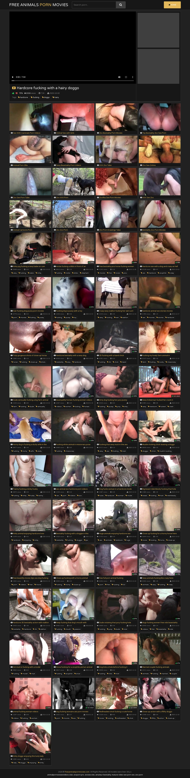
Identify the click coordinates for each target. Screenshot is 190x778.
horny (24, 451)
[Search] (120, 5)
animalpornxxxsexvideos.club (60, 775)
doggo (47, 97)
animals (108, 540)
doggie (79, 540)
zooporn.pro (79, 775)
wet (117, 317)
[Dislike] (17, 93)
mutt (124, 451)
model (25, 674)
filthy (153, 718)
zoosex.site (90, 775)
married (164, 674)
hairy (56, 97)
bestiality (59, 362)
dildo (75, 273)
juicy (118, 407)
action (161, 718)
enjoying (27, 540)
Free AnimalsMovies (38, 5)
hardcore (24, 97)
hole (161, 496)
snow (78, 674)
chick (116, 362)
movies (102, 273)
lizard (124, 362)
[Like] (13, 93)
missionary (171, 362)
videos (59, 407)
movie (38, 585)
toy (74, 317)
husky (32, 496)
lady (15, 763)
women (68, 407)
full (123, 585)
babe (31, 273)
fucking (35, 97)
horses (86, 407)
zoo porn (139, 775)
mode (129, 496)
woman (120, 496)
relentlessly (171, 496)
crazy (172, 273)
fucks (101, 496)
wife (32, 451)
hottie (67, 273)
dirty (126, 407)
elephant (85, 273)
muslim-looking (165, 451)
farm (144, 362)
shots (43, 362)
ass (107, 451)
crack (171, 407)
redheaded (121, 718)
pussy (41, 317)
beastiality (162, 629)
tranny (40, 496)
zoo (80, 496)
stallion (125, 317)
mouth (68, 629)
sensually (41, 407)
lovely (161, 362)
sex (143, 273)
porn (15, 317)
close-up (33, 362)
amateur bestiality (103, 775)
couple (174, 674)
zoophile (162, 273)
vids (171, 629)
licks (110, 674)
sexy (15, 273)
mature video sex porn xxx (123, 775)
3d (109, 362)
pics (125, 273)
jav (86, 540)
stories (160, 317)
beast (144, 496)
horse (117, 273)
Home (173, 5)
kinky (39, 273)
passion (77, 629)
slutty (39, 451)
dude (31, 407)
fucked (163, 407)
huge (128, 540)
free (110, 273)
